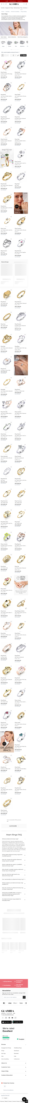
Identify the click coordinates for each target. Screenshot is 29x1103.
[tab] (3, 37)
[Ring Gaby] (21, 132)
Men (2, 1056)
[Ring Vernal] (7, 361)
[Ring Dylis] (7, 339)
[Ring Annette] (7, 176)
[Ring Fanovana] (21, 493)
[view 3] (7, 55)
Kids (15, 1056)
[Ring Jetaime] (21, 426)
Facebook (2, 1017)
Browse (3, 1044)
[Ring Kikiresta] (7, 471)
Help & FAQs (4, 1071)
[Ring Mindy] (7, 87)
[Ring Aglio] (7, 382)
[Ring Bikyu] (21, 339)
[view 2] (5, 55)
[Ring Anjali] (21, 176)
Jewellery (8, 11)
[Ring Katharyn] (21, 294)
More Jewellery (5, 1059)
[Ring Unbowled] (7, 449)
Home (2, 11)
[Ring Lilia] (21, 559)
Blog (15, 1017)
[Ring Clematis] (21, 449)
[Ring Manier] (7, 693)
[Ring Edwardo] (21, 243)
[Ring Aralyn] (21, 737)
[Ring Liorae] (7, 221)
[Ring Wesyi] (7, 559)
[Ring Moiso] (7, 780)
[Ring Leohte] (21, 715)
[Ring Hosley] (7, 426)
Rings (2, 1050)
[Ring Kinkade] (7, 109)
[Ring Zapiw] (21, 514)
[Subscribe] (24, 997)
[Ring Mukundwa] (7, 514)
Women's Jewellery (15, 11)
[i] (19, 52)
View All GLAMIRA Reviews (8, 1014)
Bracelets (16, 1053)
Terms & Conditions (8, 1090)
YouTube (12, 1017)
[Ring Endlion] (21, 759)
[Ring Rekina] (21, 626)
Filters (24, 55)
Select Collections (12, 37)
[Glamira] (14, 4)
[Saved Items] (24, 4)
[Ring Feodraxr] (21, 221)
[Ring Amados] (21, 471)
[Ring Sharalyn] (21, 316)
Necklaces (16, 1050)
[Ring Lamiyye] (21, 693)
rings (23, 15)
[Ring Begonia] (21, 536)
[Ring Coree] (7, 603)
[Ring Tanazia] (7, 65)
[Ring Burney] (7, 759)
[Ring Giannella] (7, 404)
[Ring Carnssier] (7, 132)
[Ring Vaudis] (7, 670)
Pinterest (9, 1017)
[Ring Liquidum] (21, 404)
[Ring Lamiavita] (7, 536)
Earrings (3, 1053)
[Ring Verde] (21, 109)
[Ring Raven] (21, 382)
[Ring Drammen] (7, 493)
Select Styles (4, 37)
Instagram (6, 1017)
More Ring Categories (23, 37)
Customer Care (5, 1067)
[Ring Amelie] (21, 65)
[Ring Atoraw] (7, 648)
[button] (11, 61)
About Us (4, 1063)
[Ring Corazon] (7, 243)
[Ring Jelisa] (7, 626)
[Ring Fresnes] (21, 154)
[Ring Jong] (7, 316)
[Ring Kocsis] (7, 715)
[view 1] (2, 55)
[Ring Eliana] (21, 648)
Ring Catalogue (24, 11)
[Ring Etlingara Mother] (21, 603)
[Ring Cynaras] (7, 803)
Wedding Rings (18, 1047)
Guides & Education (7, 1075)
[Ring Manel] (7, 294)
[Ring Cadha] (7, 581)
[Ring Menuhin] (21, 780)
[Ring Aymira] (7, 198)
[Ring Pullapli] (21, 87)
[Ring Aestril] (21, 670)
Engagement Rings (6, 1047)
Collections (16, 1059)
